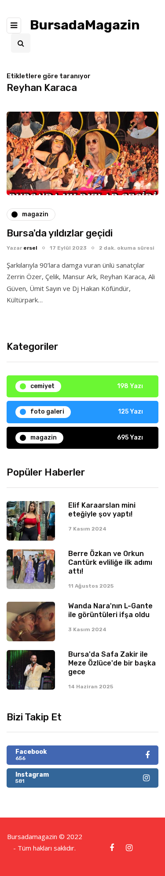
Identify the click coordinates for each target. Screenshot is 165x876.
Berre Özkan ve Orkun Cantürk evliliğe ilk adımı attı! (110, 562)
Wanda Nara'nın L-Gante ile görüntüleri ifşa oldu (110, 610)
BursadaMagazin (85, 25)
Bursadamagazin (33, 836)
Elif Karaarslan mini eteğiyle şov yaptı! (102, 509)
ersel (30, 248)
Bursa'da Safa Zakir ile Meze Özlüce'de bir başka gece (112, 663)
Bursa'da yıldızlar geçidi (60, 233)
